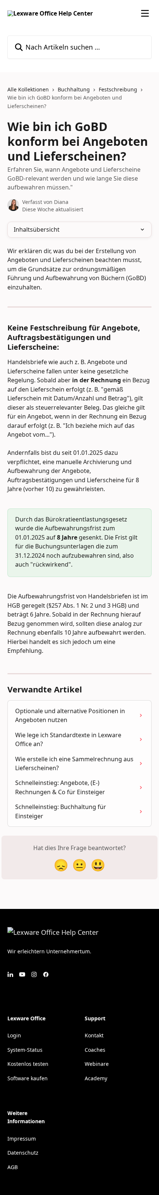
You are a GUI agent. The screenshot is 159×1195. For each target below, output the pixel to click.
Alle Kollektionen (28, 89)
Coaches (95, 1049)
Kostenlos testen (27, 1063)
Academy (96, 1078)
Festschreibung (118, 89)
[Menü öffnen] (145, 13)
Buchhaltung (74, 89)
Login (14, 1035)
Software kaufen (27, 1078)
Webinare (97, 1063)
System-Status (25, 1049)
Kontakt (94, 1035)
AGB (12, 1167)
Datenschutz (22, 1152)
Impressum (21, 1138)
